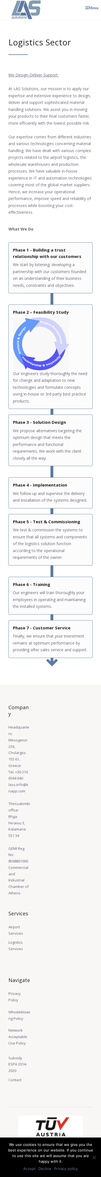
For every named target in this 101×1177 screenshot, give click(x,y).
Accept (29, 1168)
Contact (14, 1079)
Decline (44, 1168)
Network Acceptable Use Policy (17, 1037)
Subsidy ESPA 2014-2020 (17, 1064)
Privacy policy (66, 1168)
